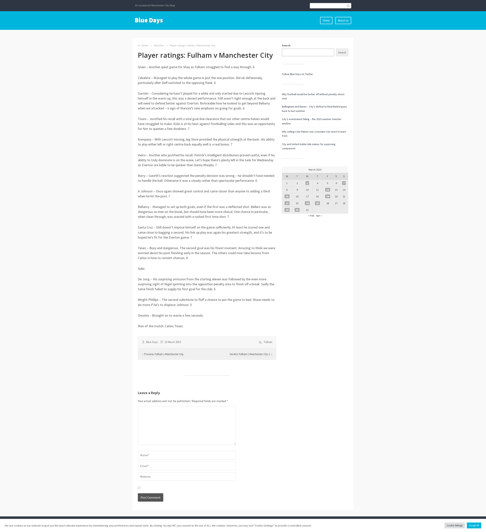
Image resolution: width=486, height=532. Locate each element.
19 (327, 196)
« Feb (311, 215)
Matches (159, 45)
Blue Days (149, 20)
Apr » (319, 215)
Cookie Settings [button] (455, 525)
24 (307, 203)
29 (287, 210)
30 (297, 210)
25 (317, 203)
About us (343, 20)
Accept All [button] (474, 525)
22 (287, 203)
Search (286, 45)
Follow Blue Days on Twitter (297, 74)
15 (287, 196)
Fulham (268, 342)
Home (326, 20)
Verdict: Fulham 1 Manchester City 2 (250, 354)
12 (327, 189)
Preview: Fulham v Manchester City (164, 354)
